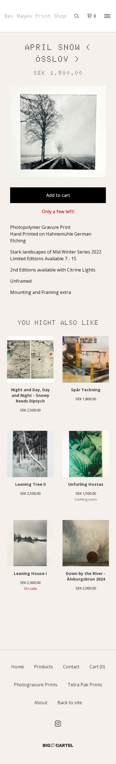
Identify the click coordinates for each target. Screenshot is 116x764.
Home (17, 667)
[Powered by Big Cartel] (58, 745)
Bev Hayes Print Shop (35, 16)
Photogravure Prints (35, 685)
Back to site (69, 702)
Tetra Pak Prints (85, 685)
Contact (71, 667)
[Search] (76, 15)
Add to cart (58, 195)
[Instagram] (58, 723)
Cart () (97, 667)
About (40, 702)
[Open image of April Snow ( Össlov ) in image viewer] (58, 132)
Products (43, 667)
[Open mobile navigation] (107, 16)
